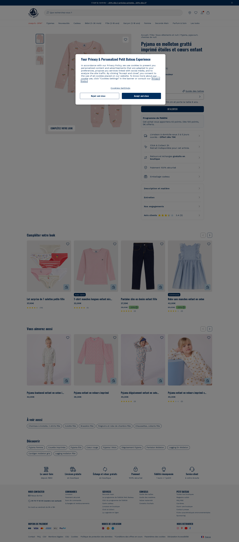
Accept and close (141, 95)
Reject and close (98, 95)
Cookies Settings (120, 88)
